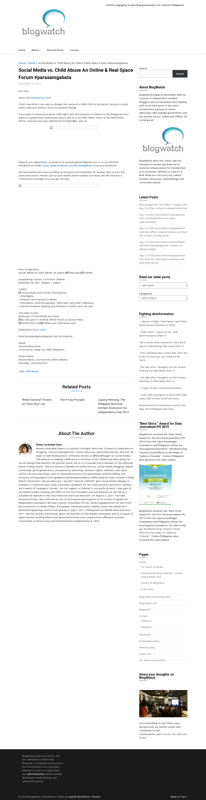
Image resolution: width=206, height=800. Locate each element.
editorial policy (165, 175)
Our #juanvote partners (152, 660)
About (35, 50)
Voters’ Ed (145, 653)
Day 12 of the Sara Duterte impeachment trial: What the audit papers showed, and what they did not (162, 259)
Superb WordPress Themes (84, 796)
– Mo (142, 321)
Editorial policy (147, 647)
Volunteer (146, 627)
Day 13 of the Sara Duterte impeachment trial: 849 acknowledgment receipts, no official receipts (162, 245)
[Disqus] (76, 572)
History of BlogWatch (153, 582)
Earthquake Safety (149, 641)
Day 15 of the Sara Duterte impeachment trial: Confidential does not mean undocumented (162, 218)
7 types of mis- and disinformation (161, 388)
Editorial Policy (55, 50)
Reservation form (41, 97)
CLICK (43, 329)
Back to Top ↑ (179, 796)
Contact (74, 50)
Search (143, 68)
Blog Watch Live (148, 603)
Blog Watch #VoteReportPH (155, 596)
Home (22, 50)
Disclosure (145, 634)
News (32, 62)
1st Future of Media (152, 566)
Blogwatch (145, 609)
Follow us (146, 620)
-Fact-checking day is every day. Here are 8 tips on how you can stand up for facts (163, 356)
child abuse (32, 371)
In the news (147, 589)
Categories (145, 293)
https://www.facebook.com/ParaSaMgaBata (67, 165)
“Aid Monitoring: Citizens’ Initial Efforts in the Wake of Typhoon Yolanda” (159, 532)
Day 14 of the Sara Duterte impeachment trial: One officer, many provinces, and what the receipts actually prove (163, 232)
